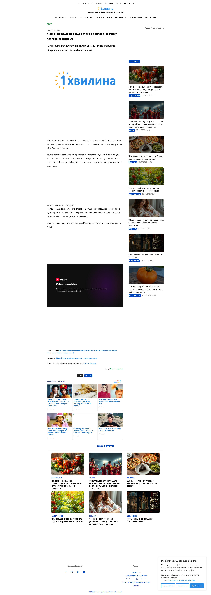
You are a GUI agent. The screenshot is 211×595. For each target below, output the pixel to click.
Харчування (134, 95)
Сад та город (134, 194)
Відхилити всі (183, 586)
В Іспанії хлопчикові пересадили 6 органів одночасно (76, 358)
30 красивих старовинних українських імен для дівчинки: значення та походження (146, 223)
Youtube (131, 3)
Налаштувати (168, 586)
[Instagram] (92, 3)
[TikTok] (106, 3)
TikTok (111, 3)
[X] (117, 3)
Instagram (99, 3)
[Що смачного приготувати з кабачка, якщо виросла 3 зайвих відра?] (146, 144)
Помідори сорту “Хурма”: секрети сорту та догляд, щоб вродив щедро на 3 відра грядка (145, 289)
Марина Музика (157, 28)
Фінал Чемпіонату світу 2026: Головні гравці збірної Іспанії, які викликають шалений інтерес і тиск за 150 (146, 124)
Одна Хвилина (90, 363)
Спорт (132, 130)
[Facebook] (79, 3)
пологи (88, 375)
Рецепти (133, 162)
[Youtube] (125, 3)
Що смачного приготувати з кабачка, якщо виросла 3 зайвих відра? (142, 483)
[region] (182, 574)
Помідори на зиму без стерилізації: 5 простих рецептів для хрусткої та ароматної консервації (145, 89)
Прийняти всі (197, 586)
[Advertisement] (85, 121)
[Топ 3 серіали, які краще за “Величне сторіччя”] (146, 243)
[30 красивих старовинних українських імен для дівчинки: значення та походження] (146, 208)
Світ (49, 24)
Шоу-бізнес (134, 260)
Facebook (85, 3)
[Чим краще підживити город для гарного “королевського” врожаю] (146, 176)
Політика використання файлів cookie (181, 580)
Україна (132, 229)
